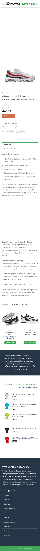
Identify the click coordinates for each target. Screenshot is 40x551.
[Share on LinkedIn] (23, 131)
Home (3, 93)
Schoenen (10, 93)
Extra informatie (8, 149)
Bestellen (8, 116)
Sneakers (18, 93)
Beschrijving (7, 144)
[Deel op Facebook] (7, 131)
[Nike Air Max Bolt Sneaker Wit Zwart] (29, 318)
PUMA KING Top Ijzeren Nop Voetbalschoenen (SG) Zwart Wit (10, 335)
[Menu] (3, 3)
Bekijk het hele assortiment (28, 387)
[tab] (20, 144)
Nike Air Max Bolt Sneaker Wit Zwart (30, 333)
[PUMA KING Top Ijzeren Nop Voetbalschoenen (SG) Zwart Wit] (10, 318)
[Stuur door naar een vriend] (15, 131)
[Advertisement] (20, 29)
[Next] (38, 329)
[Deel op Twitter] (11, 131)
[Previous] (1, 329)
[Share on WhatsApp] (3, 131)
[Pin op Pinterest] (19, 131)
